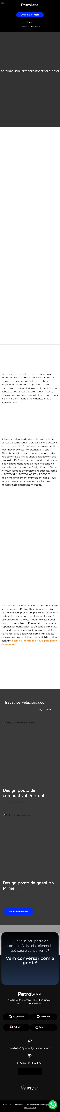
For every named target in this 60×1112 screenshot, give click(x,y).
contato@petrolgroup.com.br (30, 1048)
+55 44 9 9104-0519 (30, 1063)
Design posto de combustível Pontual (23, 792)
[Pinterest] (30, 1071)
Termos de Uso (39, 1105)
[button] (2, 2)
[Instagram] (22, 1071)
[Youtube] (38, 1071)
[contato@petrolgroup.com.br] (30, 1041)
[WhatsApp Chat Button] (52, 1104)
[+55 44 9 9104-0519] (30, 1056)
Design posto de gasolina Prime (28, 885)
